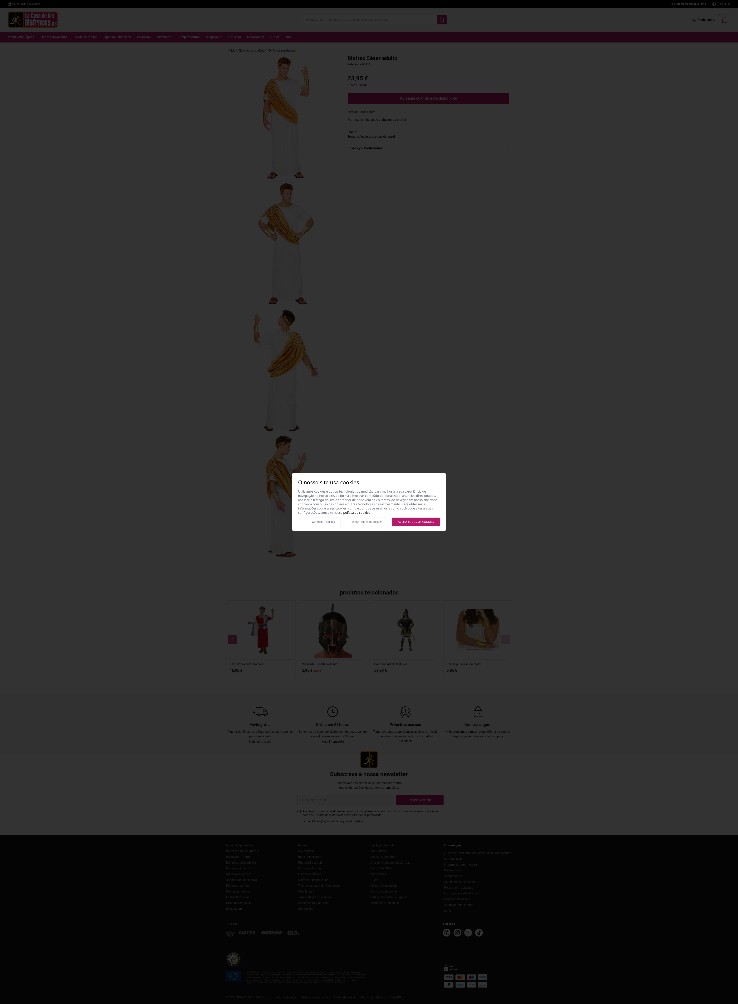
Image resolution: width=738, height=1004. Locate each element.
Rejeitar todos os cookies (366, 522)
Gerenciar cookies (323, 522)
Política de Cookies (356, 512)
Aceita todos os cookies (416, 522)
